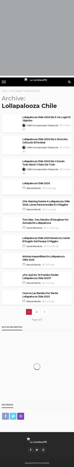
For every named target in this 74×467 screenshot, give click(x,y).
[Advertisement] (37, 39)
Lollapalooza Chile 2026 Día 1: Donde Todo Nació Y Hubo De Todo (43, 163)
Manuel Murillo (34, 188)
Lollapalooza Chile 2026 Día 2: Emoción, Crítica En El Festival (45, 141)
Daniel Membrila (34, 228)
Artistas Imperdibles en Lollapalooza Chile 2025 (43, 258)
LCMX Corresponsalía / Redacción (42, 125)
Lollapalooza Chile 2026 (36, 183)
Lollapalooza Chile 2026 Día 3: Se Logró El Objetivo (46, 119)
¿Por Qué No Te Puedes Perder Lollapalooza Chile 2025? (40, 277)
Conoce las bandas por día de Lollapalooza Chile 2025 (40, 295)
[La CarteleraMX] (37, 441)
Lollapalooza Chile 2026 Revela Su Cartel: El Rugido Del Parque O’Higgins (46, 240)
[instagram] (20, 416)
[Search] (69, 81)
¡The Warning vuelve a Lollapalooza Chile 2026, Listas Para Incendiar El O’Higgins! (46, 203)
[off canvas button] (4, 81)
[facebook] (5, 416)
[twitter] (13, 416)
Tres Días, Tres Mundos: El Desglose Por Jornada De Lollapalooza (45, 221)
